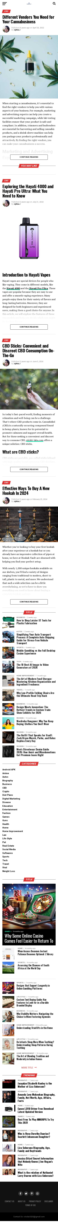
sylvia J (17, 30)
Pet (4, 842)
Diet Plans (7, 795)
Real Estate (8, 846)
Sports (5, 856)
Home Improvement (12, 831)
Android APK (8, 769)
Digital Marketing (11, 799)
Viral (4, 867)
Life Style (7, 838)
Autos (5, 777)
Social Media (9, 849)
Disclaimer (48, 1201)
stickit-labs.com (34, 440)
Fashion (6, 813)
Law (4, 835)
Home (5, 828)
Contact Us (9, 1201)
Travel (5, 864)
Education (7, 806)
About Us (21, 1201)
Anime (5, 773)
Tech (5, 860)
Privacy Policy (35, 1201)
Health (5, 824)
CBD (4, 788)
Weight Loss (8, 871)
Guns (5, 820)
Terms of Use (30, 1205)
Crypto (5, 791)
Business (7, 784)
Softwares (7, 853)
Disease (6, 802)
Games (6, 817)
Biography (7, 780)
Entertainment (9, 809)
